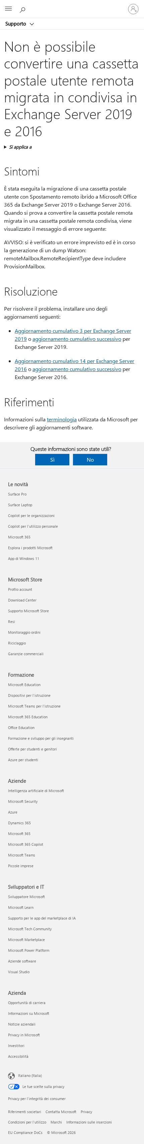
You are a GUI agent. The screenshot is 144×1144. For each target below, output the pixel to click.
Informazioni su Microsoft (28, 1013)
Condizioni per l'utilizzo (27, 1122)
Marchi (56, 1122)
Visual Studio (18, 971)
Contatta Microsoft (61, 1111)
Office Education (21, 727)
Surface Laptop (20, 504)
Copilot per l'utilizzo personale (33, 526)
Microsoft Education (24, 684)
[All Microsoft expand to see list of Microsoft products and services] (8, 9)
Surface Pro (17, 494)
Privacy (86, 1111)
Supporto (16, 23)
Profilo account (20, 589)
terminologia (62, 419)
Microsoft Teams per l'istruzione (34, 706)
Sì (52, 459)
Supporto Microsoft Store (28, 610)
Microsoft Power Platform (28, 950)
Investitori (16, 1045)
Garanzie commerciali (26, 653)
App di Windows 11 (23, 558)
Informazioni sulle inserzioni (89, 1122)
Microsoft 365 (19, 536)
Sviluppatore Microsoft (26, 896)
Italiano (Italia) (30, 1075)
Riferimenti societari (24, 1111)
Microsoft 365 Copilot (25, 844)
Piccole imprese (20, 865)
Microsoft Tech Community (30, 928)
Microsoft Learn (20, 907)
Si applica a (20, 147)
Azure (12, 812)
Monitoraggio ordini (24, 632)
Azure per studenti (23, 759)
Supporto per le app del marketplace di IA (42, 918)
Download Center (22, 600)
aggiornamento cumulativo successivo (76, 338)
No (90, 459)
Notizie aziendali (21, 1024)
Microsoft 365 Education (28, 716)
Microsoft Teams (21, 854)
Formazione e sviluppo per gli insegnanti (41, 738)
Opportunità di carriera (27, 1002)
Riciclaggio (17, 642)
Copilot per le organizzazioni (31, 515)
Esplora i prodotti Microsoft (30, 547)
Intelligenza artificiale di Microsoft (36, 790)
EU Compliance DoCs (25, 1132)
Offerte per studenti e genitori (32, 748)
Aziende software (22, 961)
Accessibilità (18, 1056)
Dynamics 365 (19, 822)
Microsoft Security (23, 801)
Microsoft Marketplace (26, 939)
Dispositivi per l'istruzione (29, 695)
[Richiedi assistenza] (23, 8)
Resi (11, 621)
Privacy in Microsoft (24, 1034)
